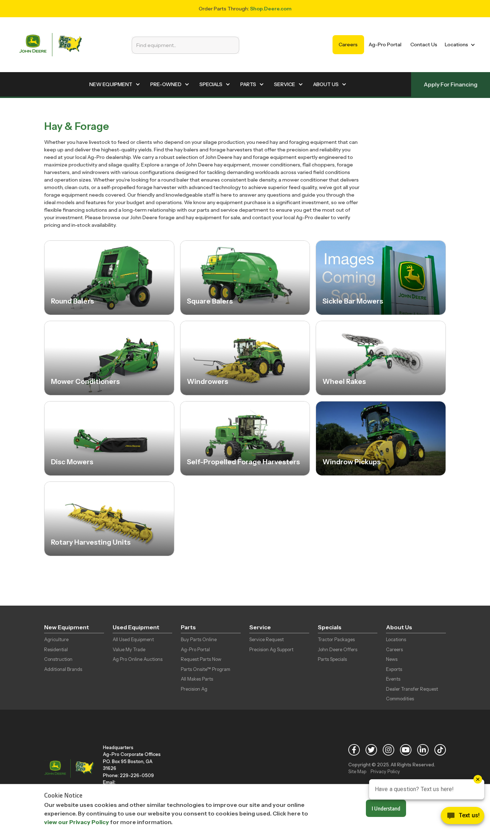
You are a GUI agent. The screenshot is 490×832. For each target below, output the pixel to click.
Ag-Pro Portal (385, 44)
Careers (348, 44)
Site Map (357, 771)
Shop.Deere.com (271, 8)
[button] (458, 44)
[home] (50, 44)
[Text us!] (462, 817)
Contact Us (423, 44)
